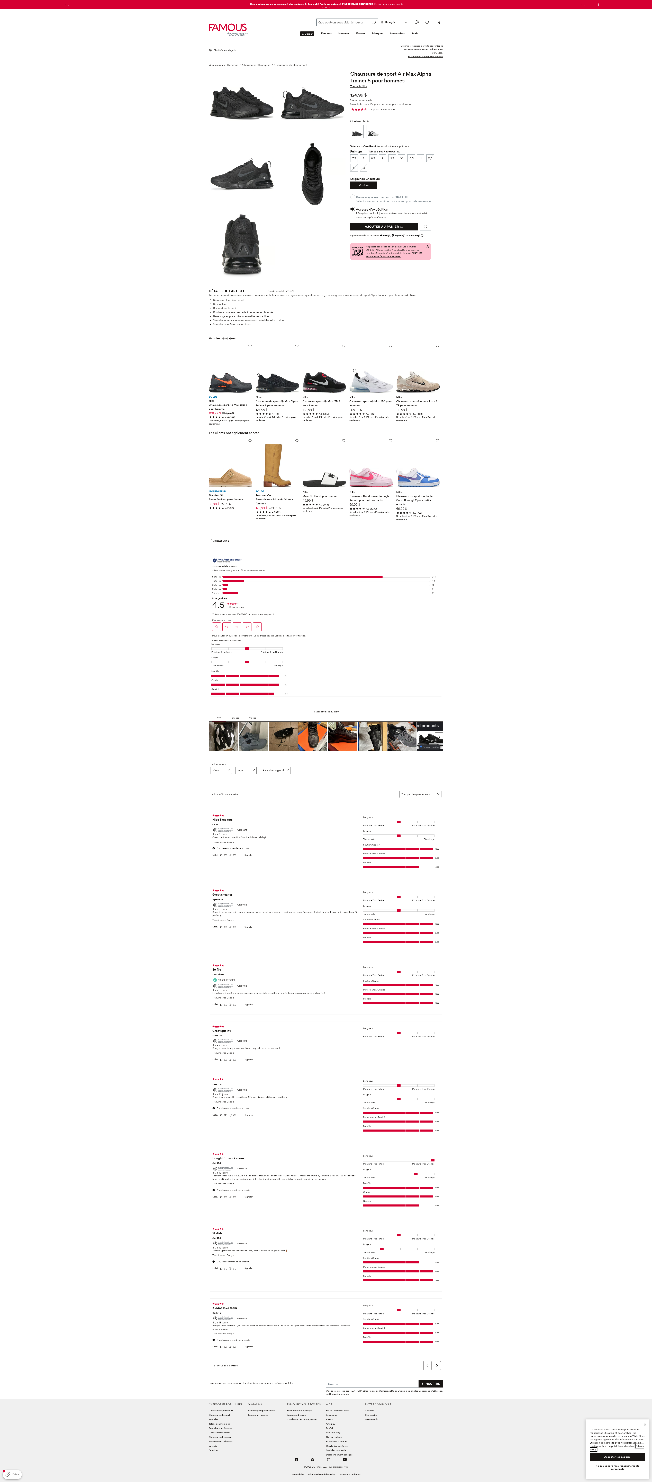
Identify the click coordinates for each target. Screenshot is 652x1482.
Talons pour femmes (219, 1423)
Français (390, 22)
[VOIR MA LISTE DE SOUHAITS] (427, 22)
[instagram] (328, 1461)
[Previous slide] (68, 4)
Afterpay (330, 1423)
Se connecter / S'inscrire (299, 1410)
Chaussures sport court (221, 1410)
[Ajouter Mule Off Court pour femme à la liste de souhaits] (343, 440)
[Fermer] (645, 1424)
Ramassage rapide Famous (261, 1410)
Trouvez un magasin (258, 1415)
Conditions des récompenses (302, 1419)
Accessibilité (298, 1474)
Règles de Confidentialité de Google (387, 1390)
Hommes (343, 33)
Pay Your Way (333, 1432)
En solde (213, 1450)
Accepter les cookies (617, 1456)
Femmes (326, 33)
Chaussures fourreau (219, 1432)
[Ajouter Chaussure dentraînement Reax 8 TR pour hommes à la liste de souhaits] (437, 346)
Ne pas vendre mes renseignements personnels (617, 1467)
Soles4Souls (371, 1419)
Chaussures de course (220, 1437)
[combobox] (347, 22)
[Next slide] (584, 4)
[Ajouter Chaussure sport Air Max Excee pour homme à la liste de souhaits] (250, 346)
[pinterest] (312, 1461)
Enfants (360, 33)
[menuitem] (307, 36)
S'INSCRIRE (431, 1383)
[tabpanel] (326, 3)
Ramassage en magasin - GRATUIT (382, 197)
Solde (414, 33)
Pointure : (356, 151)
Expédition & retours (336, 1441)
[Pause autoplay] (597, 4)
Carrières (369, 1410)
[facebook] (296, 1461)
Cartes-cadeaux (334, 1437)
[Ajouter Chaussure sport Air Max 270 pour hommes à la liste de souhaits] (390, 346)
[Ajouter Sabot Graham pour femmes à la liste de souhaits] (250, 440)
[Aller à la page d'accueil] (228, 29)
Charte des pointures (337, 1445)
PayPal (329, 1428)
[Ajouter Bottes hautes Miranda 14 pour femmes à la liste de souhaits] (297, 440)
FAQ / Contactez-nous (337, 1410)
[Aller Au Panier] (437, 23)
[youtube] (345, 1461)
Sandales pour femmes (220, 1428)
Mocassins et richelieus (220, 1441)
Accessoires (397, 33)
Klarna (329, 1419)
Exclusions (331, 1415)
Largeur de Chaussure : (365, 178)
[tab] (322, 7)
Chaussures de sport (219, 1415)
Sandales (213, 1419)
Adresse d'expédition (372, 209)
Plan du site (371, 1415)
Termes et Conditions (349, 1474)
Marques (377, 33)
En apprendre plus (296, 1415)
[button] (388, 4)
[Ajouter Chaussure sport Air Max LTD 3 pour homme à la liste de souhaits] (343, 346)
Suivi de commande (336, 1450)
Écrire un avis (388, 109)
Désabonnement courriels (339, 1454)
